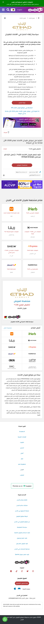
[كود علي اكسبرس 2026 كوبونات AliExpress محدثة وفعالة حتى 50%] (33, 246)
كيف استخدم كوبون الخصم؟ (22, 532)
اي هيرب (32, 216)
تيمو (11, 216)
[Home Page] (35, 9)
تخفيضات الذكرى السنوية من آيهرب (22, 2)
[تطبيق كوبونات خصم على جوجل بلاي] (19, 589)
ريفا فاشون (11, 235)
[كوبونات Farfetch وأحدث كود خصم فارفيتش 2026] (33, 265)
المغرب (22, 475)
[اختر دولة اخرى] (13, 9)
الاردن (22, 469)
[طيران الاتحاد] (22, 26)
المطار (11, 272)
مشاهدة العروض (22, 165)
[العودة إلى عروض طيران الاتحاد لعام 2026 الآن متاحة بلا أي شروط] (5, 18)
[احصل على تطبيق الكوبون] (22, 122)
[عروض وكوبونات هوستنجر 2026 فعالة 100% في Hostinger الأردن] (33, 227)
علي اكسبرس (32, 254)
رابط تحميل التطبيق (22, 583)
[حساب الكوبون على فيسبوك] (22, 571)
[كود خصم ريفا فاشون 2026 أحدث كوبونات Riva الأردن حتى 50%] (11, 227)
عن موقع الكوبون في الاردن (22, 522)
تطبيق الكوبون (22, 578)
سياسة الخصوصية (22, 527)
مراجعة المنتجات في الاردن (22, 549)
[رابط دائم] (40, 172)
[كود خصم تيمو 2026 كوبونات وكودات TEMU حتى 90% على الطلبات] (11, 209)
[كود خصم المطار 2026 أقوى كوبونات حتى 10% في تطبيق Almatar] (11, 265)
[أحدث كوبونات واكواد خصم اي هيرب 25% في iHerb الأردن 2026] (33, 209)
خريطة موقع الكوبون (22, 516)
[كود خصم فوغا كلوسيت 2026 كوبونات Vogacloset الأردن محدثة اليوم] (32, 360)
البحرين (22, 448)
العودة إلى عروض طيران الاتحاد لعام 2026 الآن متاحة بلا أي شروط (21, 112)
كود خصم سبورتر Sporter (22, 554)
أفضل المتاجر (35, 328)
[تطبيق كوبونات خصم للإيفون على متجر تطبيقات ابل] (15, 589)
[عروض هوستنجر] (22, 184)
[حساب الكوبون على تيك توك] (16, 571)
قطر (22, 458)
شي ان (11, 256)
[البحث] (8, 10)
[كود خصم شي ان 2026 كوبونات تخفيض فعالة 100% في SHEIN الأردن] (11, 246)
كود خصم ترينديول (22, 538)
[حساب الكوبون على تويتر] (27, 571)
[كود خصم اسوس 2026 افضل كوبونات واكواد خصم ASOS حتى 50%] (12, 360)
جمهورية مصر (22, 464)
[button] (3, 2)
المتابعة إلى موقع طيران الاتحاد (23, 107)
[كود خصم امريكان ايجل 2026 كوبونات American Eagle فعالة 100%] (32, 367)
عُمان (22, 453)
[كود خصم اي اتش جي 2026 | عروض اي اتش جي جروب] (12, 367)
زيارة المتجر (22, 102)
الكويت (22, 442)
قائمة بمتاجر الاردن (22, 500)
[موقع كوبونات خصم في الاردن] (38, 18)
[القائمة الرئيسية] (3, 10)
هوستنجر (33, 237)
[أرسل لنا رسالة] (4, 619)
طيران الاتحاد (22, 18)
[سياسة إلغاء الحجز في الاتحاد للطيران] (22, 300)
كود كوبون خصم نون (22, 543)
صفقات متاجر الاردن (22, 505)
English (19, 10)
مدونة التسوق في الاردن (22, 511)
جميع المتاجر (32, 18)
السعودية (22, 431)
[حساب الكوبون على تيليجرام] (11, 571)
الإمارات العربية (22, 437)
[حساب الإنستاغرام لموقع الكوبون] (33, 571)
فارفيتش (33, 272)
